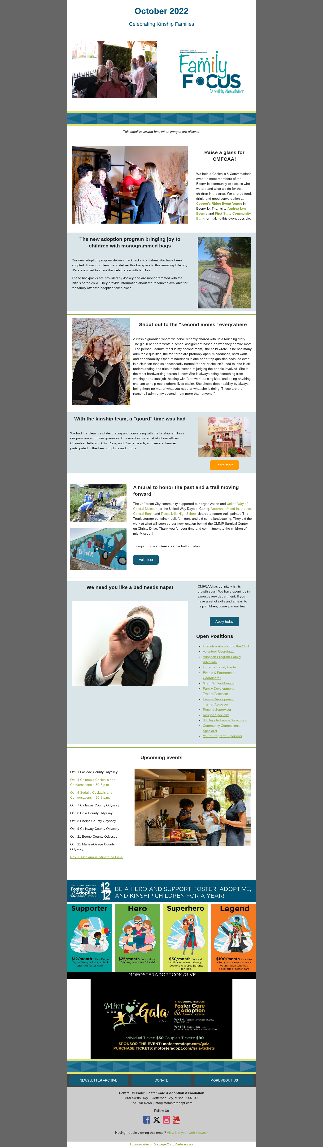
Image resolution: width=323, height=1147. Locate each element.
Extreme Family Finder (220, 667)
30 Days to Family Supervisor (225, 720)
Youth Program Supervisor (222, 736)
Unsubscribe (139, 1144)
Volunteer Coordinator (219, 651)
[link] (219, 203)
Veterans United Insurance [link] (231, 509)
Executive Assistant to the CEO (226, 646)
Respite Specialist (216, 715)
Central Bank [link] (143, 513)
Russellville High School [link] (178, 513)
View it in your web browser (187, 1132)
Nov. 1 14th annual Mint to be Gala (96, 857)
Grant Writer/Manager (219, 683)
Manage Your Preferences (173, 1144)
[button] (224, 465)
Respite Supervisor (217, 709)
